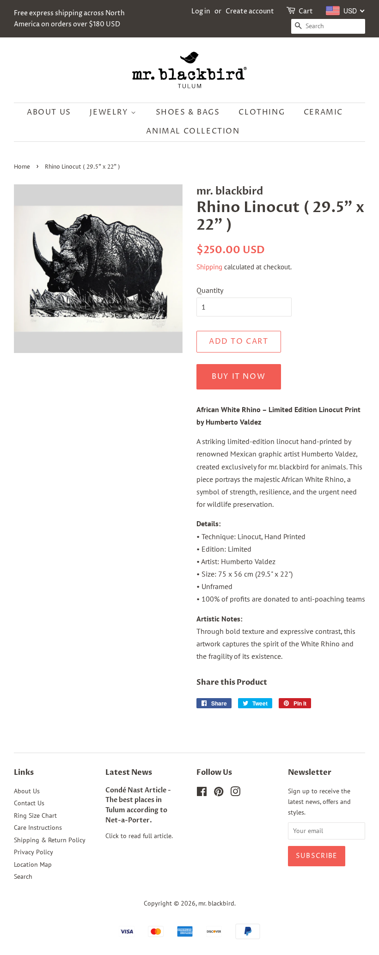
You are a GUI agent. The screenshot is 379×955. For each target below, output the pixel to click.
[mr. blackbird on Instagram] (235, 793)
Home (22, 167)
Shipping (209, 266)
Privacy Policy (33, 852)
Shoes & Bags (188, 112)
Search (23, 876)
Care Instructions (38, 827)
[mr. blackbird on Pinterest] (219, 793)
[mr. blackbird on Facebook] (201, 793)
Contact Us (29, 803)
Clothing (261, 112)
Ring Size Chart (35, 815)
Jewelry (110, 112)
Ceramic (323, 112)
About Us (49, 112)
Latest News (128, 772)
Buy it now (238, 376)
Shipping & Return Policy (50, 840)
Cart (306, 11)
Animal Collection (192, 131)
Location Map (33, 864)
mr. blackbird (216, 903)
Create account (250, 11)
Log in (200, 11)
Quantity (209, 290)
